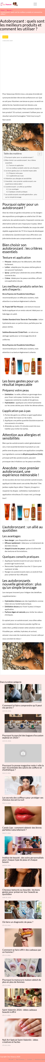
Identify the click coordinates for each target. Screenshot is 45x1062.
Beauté (5, 37)
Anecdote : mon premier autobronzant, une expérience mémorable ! (20, 182)
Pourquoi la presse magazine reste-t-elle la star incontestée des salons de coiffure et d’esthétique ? (23, 767)
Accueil (11, 1059)
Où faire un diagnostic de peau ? (17, 922)
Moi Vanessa (20, 1059)
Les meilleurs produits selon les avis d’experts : (24, 168)
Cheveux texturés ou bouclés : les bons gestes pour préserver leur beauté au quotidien (21, 891)
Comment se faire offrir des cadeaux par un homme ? (21, 950)
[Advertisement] (22, 68)
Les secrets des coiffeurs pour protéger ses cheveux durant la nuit (22, 798)
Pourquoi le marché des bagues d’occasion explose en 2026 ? (22, 736)
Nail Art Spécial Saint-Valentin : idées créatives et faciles (20, 1040)
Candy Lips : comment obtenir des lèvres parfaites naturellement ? (22, 828)
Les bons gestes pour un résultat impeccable (21, 171)
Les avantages (14, 189)
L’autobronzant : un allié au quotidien (18, 187)
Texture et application (16, 165)
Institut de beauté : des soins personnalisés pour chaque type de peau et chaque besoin (23, 859)
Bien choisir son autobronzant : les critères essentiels (20, 161)
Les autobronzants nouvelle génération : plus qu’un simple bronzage (21, 195)
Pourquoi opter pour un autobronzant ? (19, 157)
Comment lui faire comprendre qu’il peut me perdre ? (22, 706)
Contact (29, 1059)
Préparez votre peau (16, 173)
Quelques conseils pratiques (18, 192)
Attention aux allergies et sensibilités (18, 178)
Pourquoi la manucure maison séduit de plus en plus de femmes (21, 980)
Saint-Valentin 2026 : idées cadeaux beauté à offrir (19, 1010)
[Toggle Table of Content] (38, 154)
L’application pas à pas (16, 176)
